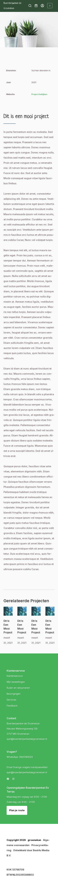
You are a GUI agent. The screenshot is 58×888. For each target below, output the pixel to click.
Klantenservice (15, 675)
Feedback (12, 705)
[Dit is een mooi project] (8, 611)
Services (11, 699)
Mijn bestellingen (16, 681)
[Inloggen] (42, 5)
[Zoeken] (30, 5)
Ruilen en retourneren (18, 687)
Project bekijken (39, 94)
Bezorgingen (13, 693)
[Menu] (49, 5)
